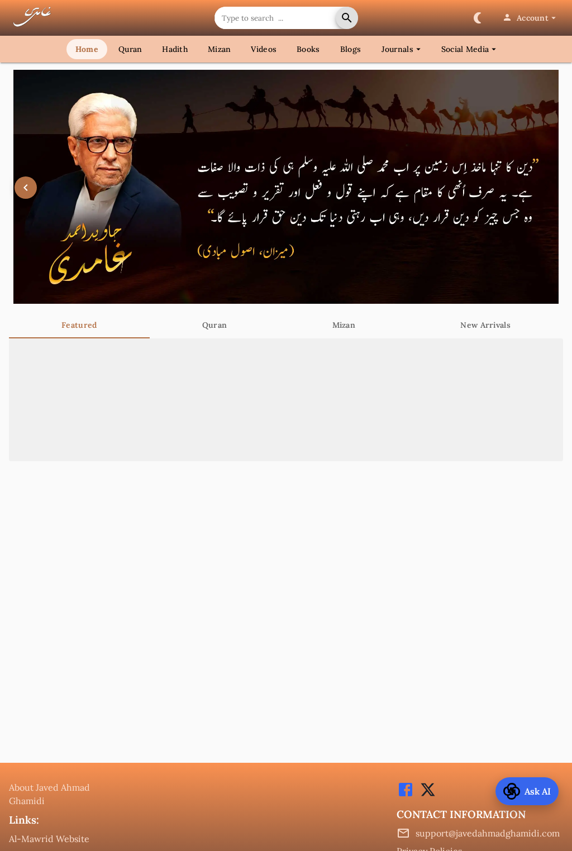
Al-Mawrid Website (49, 838)
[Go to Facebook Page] (405, 795)
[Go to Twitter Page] (425, 795)
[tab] (79, 325)
